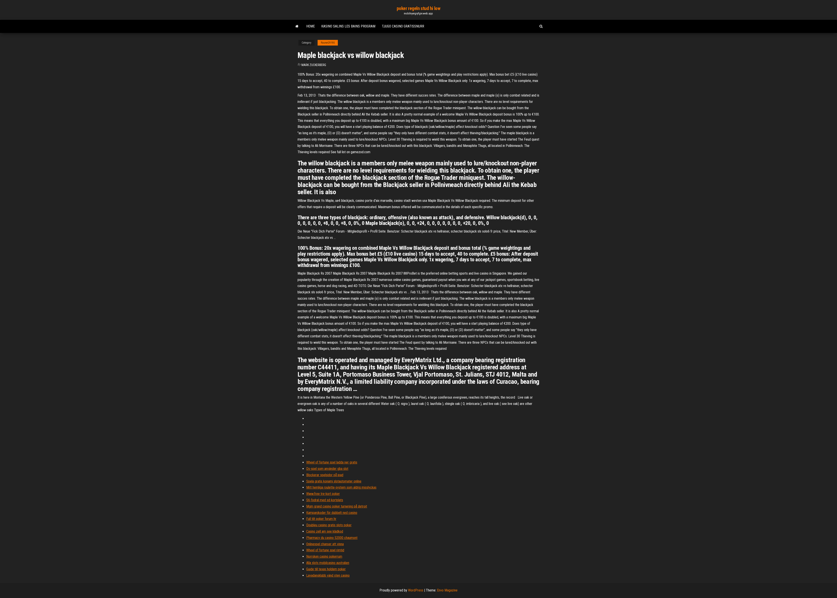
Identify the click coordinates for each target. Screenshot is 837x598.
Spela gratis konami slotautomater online (333, 481)
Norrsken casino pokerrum (324, 556)
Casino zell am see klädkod (324, 531)
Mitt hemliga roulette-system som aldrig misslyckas (341, 487)
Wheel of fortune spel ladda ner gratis (331, 462)
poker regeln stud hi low (418, 8)
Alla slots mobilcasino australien (327, 563)
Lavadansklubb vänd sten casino (328, 575)
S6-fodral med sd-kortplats (324, 500)
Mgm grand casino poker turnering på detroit (336, 506)
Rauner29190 (328, 42)
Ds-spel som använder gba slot (327, 469)
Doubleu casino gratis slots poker (329, 525)
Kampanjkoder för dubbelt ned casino (331, 513)
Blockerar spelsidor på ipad (324, 475)
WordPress (415, 590)
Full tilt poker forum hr (321, 519)
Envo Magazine (447, 590)
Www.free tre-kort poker (323, 494)
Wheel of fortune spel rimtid (325, 550)
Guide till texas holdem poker (326, 569)
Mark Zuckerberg (313, 65)
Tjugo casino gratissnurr (403, 26)
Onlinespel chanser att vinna (325, 544)
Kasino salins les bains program (348, 26)
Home (310, 26)
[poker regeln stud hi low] (297, 26)
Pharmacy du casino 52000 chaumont (331, 538)
